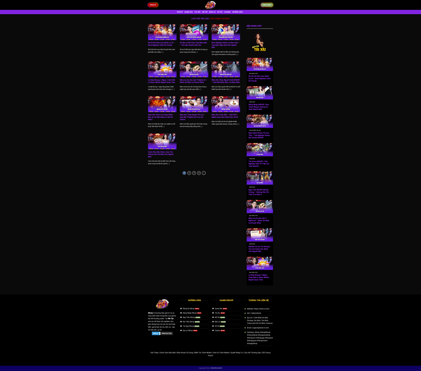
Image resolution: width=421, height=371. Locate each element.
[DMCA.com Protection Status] (162, 333)
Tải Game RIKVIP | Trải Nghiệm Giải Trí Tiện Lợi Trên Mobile (259, 163)
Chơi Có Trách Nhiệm (221, 353)
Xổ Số (219, 12)
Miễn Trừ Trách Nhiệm (203, 353)
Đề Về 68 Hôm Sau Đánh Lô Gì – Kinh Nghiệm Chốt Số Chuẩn (161, 44)
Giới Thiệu (154, 353)
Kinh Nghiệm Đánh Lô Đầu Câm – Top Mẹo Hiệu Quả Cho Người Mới (226, 45)
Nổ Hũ (205, 12)
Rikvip (180, 12)
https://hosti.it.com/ (262, 309)
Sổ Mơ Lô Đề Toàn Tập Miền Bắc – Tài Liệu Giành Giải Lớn (193, 44)
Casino (227, 12)
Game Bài (188, 12)
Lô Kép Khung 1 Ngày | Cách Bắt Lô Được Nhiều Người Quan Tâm (161, 81)
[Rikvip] (211, 5)
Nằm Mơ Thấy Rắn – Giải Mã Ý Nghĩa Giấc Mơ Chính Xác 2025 (225, 116)
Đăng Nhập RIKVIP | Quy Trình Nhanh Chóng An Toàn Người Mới (259, 106)
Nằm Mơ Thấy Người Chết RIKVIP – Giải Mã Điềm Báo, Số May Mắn (226, 81)
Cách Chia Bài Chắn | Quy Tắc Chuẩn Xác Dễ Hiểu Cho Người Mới (161, 154)
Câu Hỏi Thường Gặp (252, 353)
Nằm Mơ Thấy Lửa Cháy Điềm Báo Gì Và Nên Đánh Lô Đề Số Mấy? (160, 117)
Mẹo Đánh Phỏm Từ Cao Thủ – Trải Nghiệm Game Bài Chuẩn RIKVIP (259, 135)
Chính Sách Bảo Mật (168, 353)
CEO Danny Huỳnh (220, 18)
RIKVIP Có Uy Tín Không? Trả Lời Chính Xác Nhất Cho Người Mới (259, 249)
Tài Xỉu (197, 12)
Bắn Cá (212, 12)
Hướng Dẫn (237, 12)
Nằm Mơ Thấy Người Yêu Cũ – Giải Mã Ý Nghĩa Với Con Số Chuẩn (192, 117)
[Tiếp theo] (204, 173)
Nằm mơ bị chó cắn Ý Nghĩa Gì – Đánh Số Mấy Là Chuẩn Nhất (193, 81)
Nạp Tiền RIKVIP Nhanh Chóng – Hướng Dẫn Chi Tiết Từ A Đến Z (259, 192)
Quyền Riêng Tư (237, 353)
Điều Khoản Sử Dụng (185, 353)
